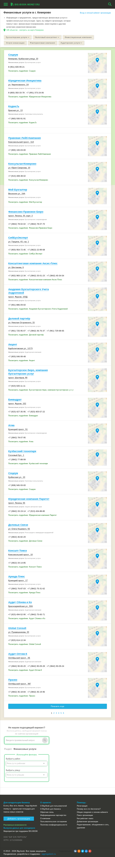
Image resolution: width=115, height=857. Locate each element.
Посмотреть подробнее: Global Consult (24, 644)
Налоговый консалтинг (46, 37)
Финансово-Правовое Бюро (25, 211)
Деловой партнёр (19, 318)
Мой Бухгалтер (17, 189)
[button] (75, 851)
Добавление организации (87, 821)
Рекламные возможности (15, 825)
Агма (11, 425)
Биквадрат (15, 399)
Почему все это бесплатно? (89, 809)
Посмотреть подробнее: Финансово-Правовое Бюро (30, 228)
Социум (13, 54)
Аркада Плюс (16, 576)
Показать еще (57, 706)
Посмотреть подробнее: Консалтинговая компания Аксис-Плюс (35, 280)
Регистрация (82, 806)
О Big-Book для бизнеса (50, 809)
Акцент (12, 344)
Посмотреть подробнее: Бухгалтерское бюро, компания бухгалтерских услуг (41, 390)
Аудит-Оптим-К (17, 654)
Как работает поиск (85, 818)
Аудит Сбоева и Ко (20, 602)
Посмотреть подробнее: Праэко (21, 696)
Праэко (12, 679)
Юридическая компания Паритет (28, 499)
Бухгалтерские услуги (16, 37)
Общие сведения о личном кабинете (92, 812)
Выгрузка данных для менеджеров (19, 828)
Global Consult (17, 628)
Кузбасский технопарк (22, 451)
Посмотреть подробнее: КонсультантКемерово (28, 180)
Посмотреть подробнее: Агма (20, 441)
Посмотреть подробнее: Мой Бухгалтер (25, 202)
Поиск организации (85, 815)
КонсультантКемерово (22, 163)
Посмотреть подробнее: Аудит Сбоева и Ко (26, 618)
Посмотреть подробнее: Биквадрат (23, 416)
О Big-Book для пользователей (53, 806)
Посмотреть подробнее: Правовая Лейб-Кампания (29, 154)
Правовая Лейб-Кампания (24, 138)
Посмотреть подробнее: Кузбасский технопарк (28, 463)
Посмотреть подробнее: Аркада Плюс (24, 592)
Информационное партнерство (53, 815)
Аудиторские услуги (70, 43)
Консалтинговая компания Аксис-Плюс (33, 263)
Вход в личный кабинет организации (95, 13)
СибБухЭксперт (18, 237)
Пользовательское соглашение (53, 821)
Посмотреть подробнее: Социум (21, 71)
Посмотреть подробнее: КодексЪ (22, 122)
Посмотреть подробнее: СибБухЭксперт (25, 254)
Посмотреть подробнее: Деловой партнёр (26, 335)
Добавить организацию (18, 819)
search (110, 4)
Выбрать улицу (13, 770)
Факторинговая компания (42, 43)
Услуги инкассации (15, 43)
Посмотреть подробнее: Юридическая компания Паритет (32, 515)
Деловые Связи (18, 524)
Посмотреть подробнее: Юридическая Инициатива (29, 97)
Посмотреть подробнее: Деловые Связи (25, 541)
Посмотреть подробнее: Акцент (21, 360)
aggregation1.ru (49, 854)
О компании (45, 818)
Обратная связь (47, 812)
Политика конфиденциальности (53, 825)
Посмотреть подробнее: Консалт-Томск (25, 567)
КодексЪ (13, 106)
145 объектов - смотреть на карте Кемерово (25, 30)
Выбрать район (13, 759)
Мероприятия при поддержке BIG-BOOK (21, 831)
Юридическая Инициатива (24, 80)
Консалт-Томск (17, 550)
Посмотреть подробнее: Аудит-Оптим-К (25, 670)
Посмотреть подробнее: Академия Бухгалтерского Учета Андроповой (38, 309)
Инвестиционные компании (78, 37)
